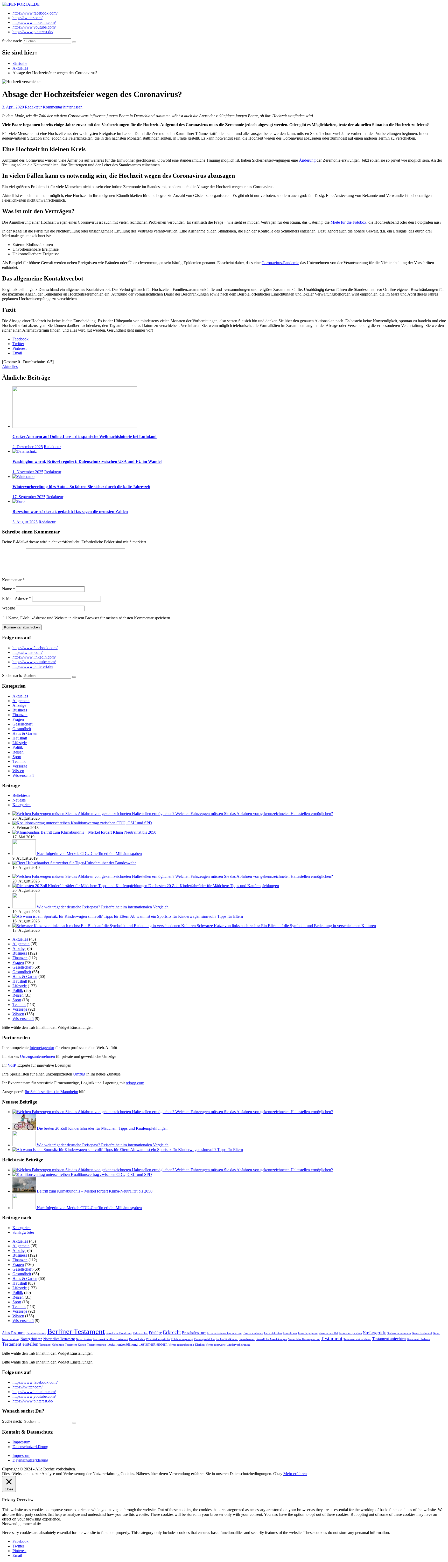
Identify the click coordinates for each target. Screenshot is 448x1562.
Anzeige (19, 705)
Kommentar (13, 580)
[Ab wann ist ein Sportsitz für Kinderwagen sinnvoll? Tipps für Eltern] (71, 916)
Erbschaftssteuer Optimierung (224, 1333)
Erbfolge (155, 1333)
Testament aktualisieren (357, 1339)
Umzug (79, 1074)
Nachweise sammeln (399, 1333)
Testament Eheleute (418, 1339)
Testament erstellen (20, 1344)
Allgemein (21, 700)
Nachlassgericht (374, 1333)
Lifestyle (19, 743)
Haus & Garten (24, 733)
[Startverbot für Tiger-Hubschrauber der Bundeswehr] (31, 863)
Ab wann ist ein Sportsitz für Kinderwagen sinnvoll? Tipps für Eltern (186, 916)
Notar (436, 1333)
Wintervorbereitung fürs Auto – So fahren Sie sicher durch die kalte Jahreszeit (81, 486)
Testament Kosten (75, 1344)
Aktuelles (10, 366)
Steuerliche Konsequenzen (304, 1339)
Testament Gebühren (51, 1344)
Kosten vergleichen (350, 1333)
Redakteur (33, 107)
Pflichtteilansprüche (158, 1339)
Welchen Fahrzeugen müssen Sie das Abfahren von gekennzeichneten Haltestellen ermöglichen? (254, 813)
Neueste (19, 800)
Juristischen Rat (328, 1333)
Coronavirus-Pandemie (280, 263)
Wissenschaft (23, 775)
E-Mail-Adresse (16, 598)
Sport (16, 757)
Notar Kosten (84, 1339)
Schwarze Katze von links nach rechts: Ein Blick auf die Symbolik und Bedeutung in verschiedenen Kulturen (286, 925)
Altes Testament (13, 1333)
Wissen (18, 771)
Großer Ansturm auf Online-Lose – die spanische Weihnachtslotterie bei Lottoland (84, 436)
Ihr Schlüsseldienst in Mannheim (51, 1092)
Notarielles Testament (59, 1339)
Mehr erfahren (295, 1473)
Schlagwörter (23, 1232)
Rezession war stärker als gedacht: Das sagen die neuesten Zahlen (70, 511)
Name (8, 589)
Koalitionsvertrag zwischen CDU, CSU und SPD (111, 823)
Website (8, 608)
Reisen (18, 752)
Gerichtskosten (273, 1333)
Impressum (21, 1442)
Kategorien (21, 805)
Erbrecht (172, 1332)
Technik (19, 761)
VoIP (12, 1065)
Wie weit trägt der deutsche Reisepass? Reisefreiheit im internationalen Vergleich (103, 907)
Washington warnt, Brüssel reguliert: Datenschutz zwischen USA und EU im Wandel (87, 461)
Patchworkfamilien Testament (110, 1339)
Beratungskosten (36, 1333)
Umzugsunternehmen (37, 1056)
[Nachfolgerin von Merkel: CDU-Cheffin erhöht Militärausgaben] (24, 853)
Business (19, 710)
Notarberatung (10, 1339)
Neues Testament (422, 1333)
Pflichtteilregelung (182, 1339)
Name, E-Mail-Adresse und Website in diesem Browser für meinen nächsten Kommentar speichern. (89, 618)
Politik (17, 747)
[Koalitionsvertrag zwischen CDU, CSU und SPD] (41, 823)
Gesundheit (21, 729)
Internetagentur (42, 1047)
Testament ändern (153, 1344)
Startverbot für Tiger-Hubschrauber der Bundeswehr (93, 863)
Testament (331, 1338)
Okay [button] (277, 1473)
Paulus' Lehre (137, 1339)
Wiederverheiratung (238, 1344)
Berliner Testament (76, 1331)
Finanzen (19, 715)
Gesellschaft (22, 724)
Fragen (18, 719)
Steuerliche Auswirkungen (271, 1339)
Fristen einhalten (253, 1333)
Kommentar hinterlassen (62, 107)
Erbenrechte (140, 1333)
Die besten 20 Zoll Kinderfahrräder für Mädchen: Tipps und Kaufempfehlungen (213, 885)
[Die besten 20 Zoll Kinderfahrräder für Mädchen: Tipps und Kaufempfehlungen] (80, 885)
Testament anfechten (389, 1339)
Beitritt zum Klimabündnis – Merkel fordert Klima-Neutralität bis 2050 (98, 832)
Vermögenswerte (216, 1344)
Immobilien (290, 1333)
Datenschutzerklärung (30, 1446)
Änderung (307, 160)
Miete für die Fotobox (348, 222)
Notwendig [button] (12, 1524)
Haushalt (19, 738)
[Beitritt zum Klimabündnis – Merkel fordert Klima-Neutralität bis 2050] (26, 832)
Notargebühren (31, 1339)
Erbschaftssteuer (194, 1333)
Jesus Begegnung (308, 1333)
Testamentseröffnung (122, 1344)
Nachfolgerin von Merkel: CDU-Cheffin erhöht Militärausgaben (89, 853)
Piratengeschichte (204, 1339)
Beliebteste (21, 795)
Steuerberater (247, 1339)
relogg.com (135, 1083)
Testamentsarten (96, 1344)
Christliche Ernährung (119, 1333)
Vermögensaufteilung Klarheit (187, 1344)
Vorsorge (19, 766)
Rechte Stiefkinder (227, 1339)
